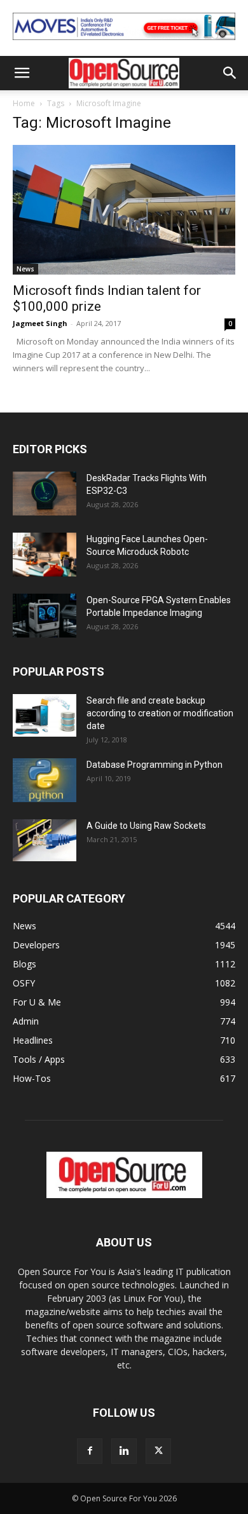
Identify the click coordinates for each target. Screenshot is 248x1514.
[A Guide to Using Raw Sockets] (44, 840)
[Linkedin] (124, 1451)
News (25, 268)
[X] (158, 1451)
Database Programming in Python (154, 765)
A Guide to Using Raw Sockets (146, 826)
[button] (21, 73)
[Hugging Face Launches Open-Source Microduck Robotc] (44, 554)
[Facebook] (89, 1451)
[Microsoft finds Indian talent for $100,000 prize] (124, 210)
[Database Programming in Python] (44, 780)
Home (24, 103)
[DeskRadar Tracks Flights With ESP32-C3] (44, 493)
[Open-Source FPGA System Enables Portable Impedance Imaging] (44, 616)
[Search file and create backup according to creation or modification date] (44, 715)
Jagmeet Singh (40, 323)
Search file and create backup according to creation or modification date (159, 713)
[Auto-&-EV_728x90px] (124, 43)
